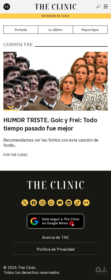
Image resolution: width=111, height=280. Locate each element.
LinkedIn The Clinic (68, 202)
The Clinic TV (60, 202)
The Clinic (19, 155)
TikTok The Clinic (77, 202)
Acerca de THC (55, 237)
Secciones (106, 6)
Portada (21, 30)
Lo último (55, 30)
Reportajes (90, 30)
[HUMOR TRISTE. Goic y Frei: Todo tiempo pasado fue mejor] (55, 81)
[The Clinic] (11, 6)
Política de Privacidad (56, 249)
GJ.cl (101, 271)
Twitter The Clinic (24, 202)
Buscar (98, 6)
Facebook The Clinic (33, 202)
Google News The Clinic (86, 202)
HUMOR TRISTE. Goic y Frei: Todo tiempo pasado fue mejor (50, 124)
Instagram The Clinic (42, 202)
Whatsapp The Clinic (51, 202)
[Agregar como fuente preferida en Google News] (55, 221)
